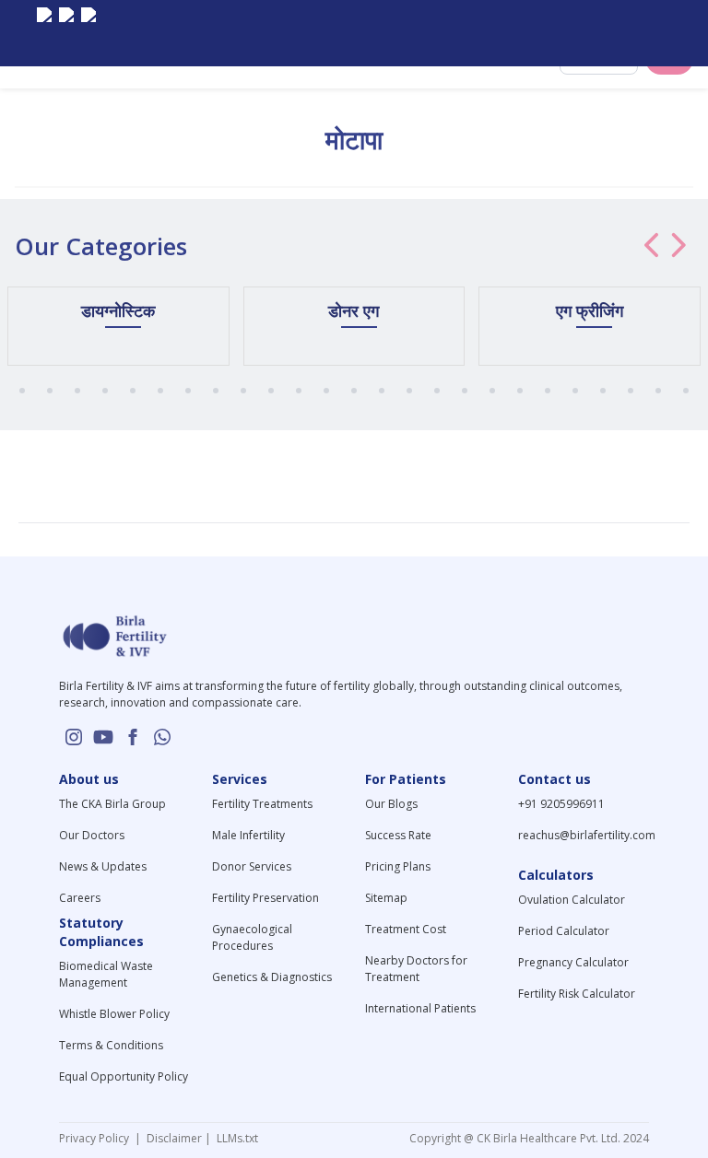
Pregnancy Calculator (573, 962)
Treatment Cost (405, 929)
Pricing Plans (398, 866)
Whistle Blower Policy (114, 1014)
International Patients (420, 1008)
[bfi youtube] (66, 33)
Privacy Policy (97, 1138)
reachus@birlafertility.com (586, 835)
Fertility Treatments (262, 804)
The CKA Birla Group (112, 804)
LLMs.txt (234, 1138)
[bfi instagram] (44, 33)
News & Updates (103, 866)
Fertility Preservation (265, 898)
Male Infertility (248, 835)
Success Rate (398, 835)
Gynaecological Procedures (252, 937)
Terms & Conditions (111, 1045)
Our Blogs (391, 804)
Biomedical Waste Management (106, 974)
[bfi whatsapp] (162, 737)
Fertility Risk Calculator (576, 993)
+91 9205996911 (561, 804)
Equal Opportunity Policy (123, 1076)
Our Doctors (91, 835)
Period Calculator (563, 931)
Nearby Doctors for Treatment (416, 969)
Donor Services (251, 866)
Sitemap (386, 898)
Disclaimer (173, 1138)
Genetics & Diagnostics (272, 977)
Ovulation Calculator (571, 899)
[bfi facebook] (88, 33)
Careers (79, 898)
